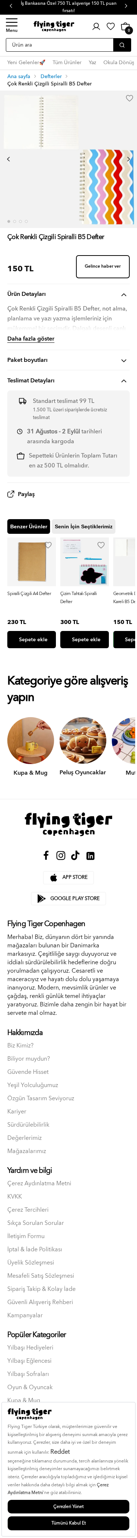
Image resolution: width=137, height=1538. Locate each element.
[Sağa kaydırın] (128, 159)
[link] (110, 26)
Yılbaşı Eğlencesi (29, 1361)
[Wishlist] (48, 545)
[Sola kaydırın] (8, 159)
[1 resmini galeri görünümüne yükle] (9, 221)
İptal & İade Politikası (34, 1249)
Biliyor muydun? (28, 1059)
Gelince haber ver (103, 266)
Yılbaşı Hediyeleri (30, 1348)
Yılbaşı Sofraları (28, 1374)
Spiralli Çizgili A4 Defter (29, 594)
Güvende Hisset (28, 1072)
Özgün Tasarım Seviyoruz (40, 1098)
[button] (11, 26)
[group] (31, 592)
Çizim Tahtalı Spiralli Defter (78, 598)
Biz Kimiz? (20, 1046)
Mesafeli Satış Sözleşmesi (40, 1276)
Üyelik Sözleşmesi (30, 1263)
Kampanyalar (25, 1315)
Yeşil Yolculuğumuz (32, 1085)
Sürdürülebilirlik (28, 1125)
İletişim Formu (26, 1236)
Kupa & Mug (23, 1401)
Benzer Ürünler (28, 526)
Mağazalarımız (26, 1151)
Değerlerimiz (24, 1138)
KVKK (14, 1197)
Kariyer (16, 1112)
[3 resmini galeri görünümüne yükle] (20, 221)
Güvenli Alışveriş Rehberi (40, 1302)
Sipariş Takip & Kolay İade (41, 1289)
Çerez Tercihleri (28, 1210)
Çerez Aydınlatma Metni (39, 1184)
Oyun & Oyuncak (30, 1387)
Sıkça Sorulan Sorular (35, 1223)
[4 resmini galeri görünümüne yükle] (26, 221)
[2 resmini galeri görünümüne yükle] (15, 221)
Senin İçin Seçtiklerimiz (84, 526)
